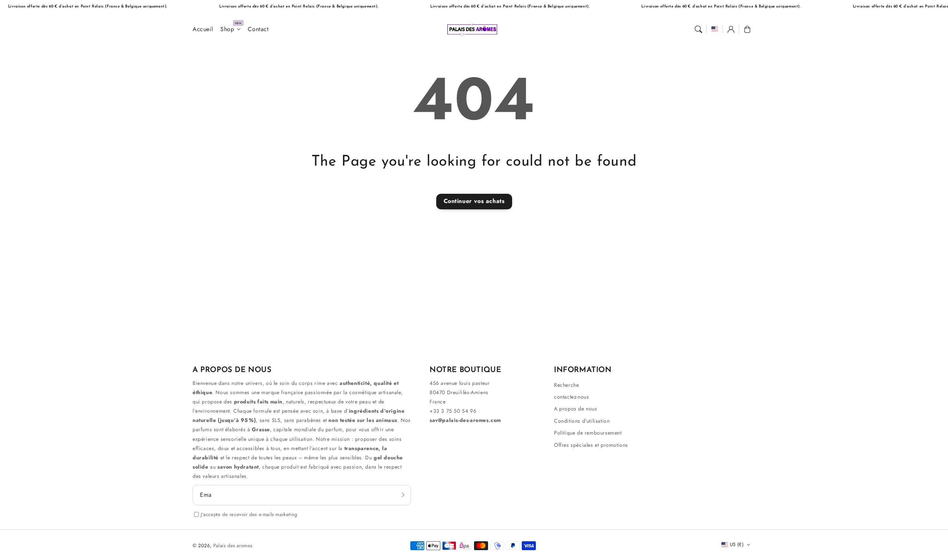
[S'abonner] (403, 495)
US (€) (737, 544)
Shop (227, 29)
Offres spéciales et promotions (591, 445)
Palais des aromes (233, 545)
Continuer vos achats (474, 201)
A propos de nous (575, 408)
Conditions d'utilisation (582, 421)
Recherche (566, 385)
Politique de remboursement (588, 432)
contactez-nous (571, 396)
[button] (698, 29)
